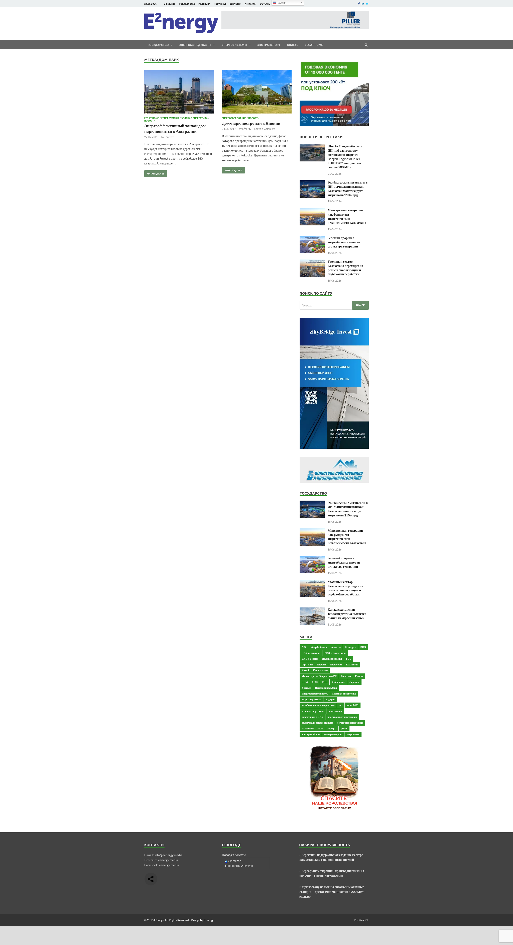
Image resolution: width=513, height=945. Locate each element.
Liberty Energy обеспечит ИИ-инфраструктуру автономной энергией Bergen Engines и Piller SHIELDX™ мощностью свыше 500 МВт (346, 156)
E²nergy (169, 137)
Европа (321, 664)
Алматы (336, 647)
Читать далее (154, 172)
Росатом (346, 676)
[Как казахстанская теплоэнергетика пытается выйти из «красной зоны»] (312, 610)
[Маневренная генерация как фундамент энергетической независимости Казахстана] (312, 210)
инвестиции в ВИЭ (312, 716)
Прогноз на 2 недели (239, 865)
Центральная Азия (326, 687)
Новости (149, 120)
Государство (158, 45)
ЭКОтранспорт (268, 45)
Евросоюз (336, 664)
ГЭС (348, 658)
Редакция (204, 3)
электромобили (311, 734)
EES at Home (314, 45)
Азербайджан (319, 647)
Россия (359, 676)
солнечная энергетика (350, 722)
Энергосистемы (234, 45)
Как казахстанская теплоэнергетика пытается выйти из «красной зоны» (347, 613)
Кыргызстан (320, 670)
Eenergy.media (170, 118)
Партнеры (220, 3)
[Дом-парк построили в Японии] (257, 92)
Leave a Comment (264, 128)
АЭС (304, 647)
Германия (307, 664)
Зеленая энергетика (194, 118)
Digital (292, 45)
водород (330, 699)
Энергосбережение (234, 118)
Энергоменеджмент (195, 45)
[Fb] (359, 3)
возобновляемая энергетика (318, 705)
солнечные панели (312, 728)
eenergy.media (168, 860)
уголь (344, 728)
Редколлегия (187, 3)
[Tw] (367, 3)
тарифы (331, 728)
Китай (305, 670)
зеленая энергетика (313, 711)
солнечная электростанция (317, 722)
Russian (281, 2)
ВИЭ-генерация (311, 652)
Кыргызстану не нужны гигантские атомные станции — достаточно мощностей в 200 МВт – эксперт (332, 891)
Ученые (306, 687)
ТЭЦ (324, 681)
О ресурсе (169, 3)
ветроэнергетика (311, 699)
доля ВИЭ (352, 705)
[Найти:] (334, 305)
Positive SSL (361, 920)
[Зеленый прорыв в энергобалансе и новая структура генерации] (312, 238)
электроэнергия (333, 734)
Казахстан (352, 664)
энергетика (353, 734)
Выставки (235, 3)
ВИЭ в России (310, 658)
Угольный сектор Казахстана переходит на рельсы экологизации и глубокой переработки (345, 268)
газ (340, 705)
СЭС (315, 681)
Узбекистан (338, 681)
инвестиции (335, 711)
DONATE (265, 3)
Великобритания (332, 658)
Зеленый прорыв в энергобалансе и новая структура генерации (344, 242)
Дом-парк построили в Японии (251, 123)
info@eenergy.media (168, 855)
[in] (363, 3)
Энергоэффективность (315, 693)
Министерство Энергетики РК (319, 676)
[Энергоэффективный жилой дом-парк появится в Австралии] (179, 92)
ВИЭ (363, 647)
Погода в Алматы (234, 855)
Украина (354, 681)
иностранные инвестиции (342, 716)
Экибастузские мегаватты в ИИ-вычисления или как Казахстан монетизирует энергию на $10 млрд (348, 188)
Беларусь (350, 647)
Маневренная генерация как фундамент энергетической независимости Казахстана (347, 216)
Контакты (250, 3)
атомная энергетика (344, 693)
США (305, 681)
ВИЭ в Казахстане (335, 652)
